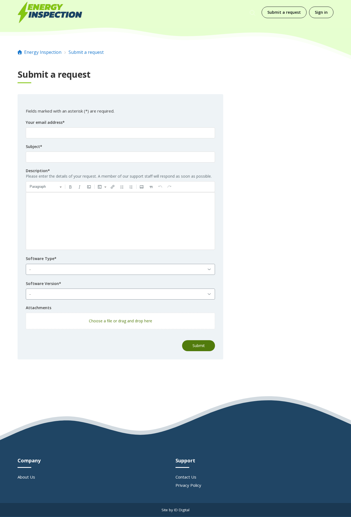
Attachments (38, 307)
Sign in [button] (321, 12)
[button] (120, 321)
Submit (199, 345)
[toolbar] (120, 186)
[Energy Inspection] (50, 12)
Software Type (41, 258)
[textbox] (120, 221)
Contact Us (186, 477)
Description (38, 170)
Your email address (45, 122)
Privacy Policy (188, 485)
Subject (34, 146)
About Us (26, 477)
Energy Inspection (42, 52)
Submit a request (284, 12)
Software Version (43, 283)
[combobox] (120, 269)
